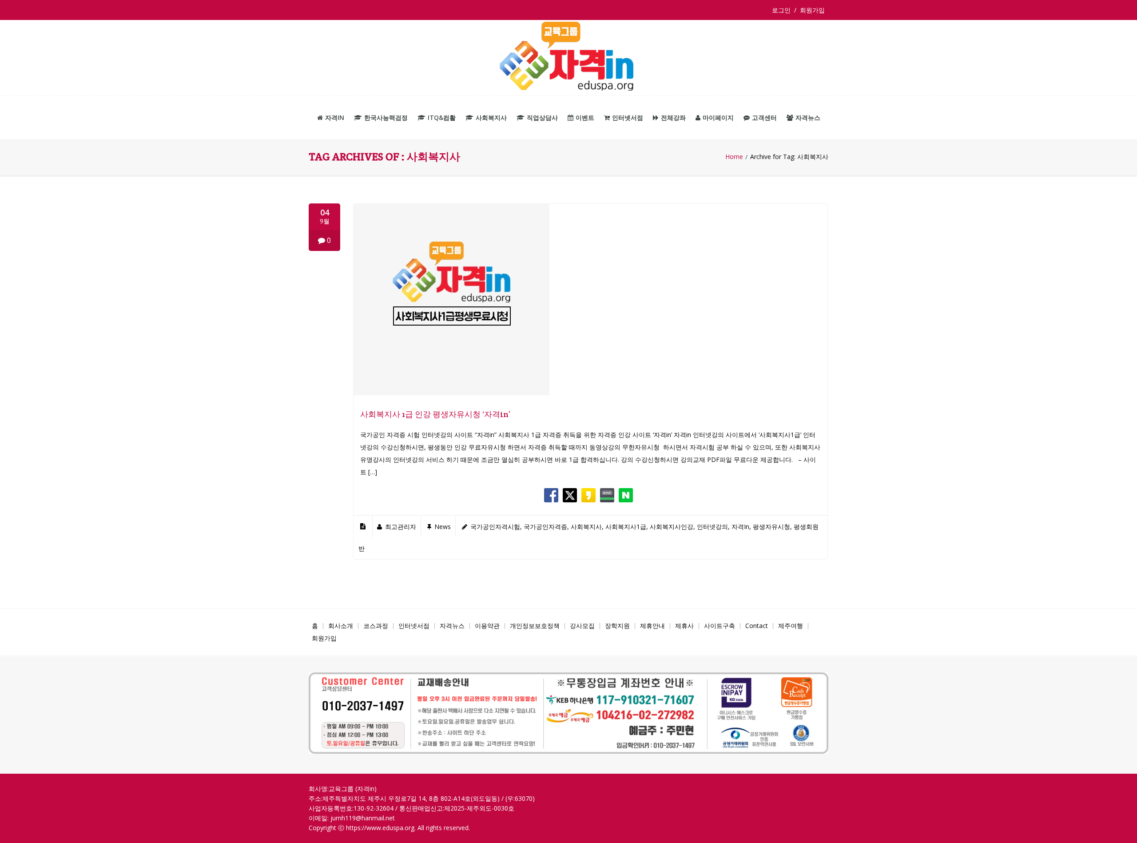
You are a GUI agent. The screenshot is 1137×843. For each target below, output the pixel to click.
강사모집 (582, 625)
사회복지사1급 (625, 526)
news (442, 526)
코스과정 (375, 625)
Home (734, 157)
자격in (334, 117)
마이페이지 (718, 117)
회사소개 (340, 625)
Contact (756, 625)
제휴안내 (652, 625)
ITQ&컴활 (442, 117)
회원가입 (812, 10)
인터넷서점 (627, 117)
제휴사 (684, 625)
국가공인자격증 (545, 526)
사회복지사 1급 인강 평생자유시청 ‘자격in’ (435, 414)
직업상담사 (542, 117)
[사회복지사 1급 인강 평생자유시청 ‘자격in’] (451, 393)
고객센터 (764, 117)
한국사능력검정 (386, 117)
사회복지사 (491, 117)
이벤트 (585, 117)
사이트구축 (719, 625)
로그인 (783, 10)
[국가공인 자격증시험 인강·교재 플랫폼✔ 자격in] (568, 57)
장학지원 (617, 625)
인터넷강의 (712, 526)
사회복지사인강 (671, 526)
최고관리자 (400, 526)
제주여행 (790, 625)
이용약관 (487, 625)
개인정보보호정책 (535, 625)
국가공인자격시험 (495, 526)
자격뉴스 (807, 117)
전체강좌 (673, 117)
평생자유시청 (771, 526)
